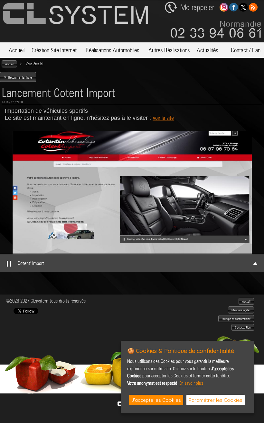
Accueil (13, 50)
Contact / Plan (242, 50)
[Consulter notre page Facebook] (233, 10)
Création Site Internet (54, 50)
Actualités (207, 50)
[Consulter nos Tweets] (243, 10)
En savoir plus (191, 383)
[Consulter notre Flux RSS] (253, 10)
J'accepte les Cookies (156, 400)
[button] (9, 63)
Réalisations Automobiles (112, 50)
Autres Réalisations (169, 50)
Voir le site (163, 117)
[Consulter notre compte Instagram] (224, 10)
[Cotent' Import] (132, 192)
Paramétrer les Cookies (215, 400)
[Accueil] (75, 22)
